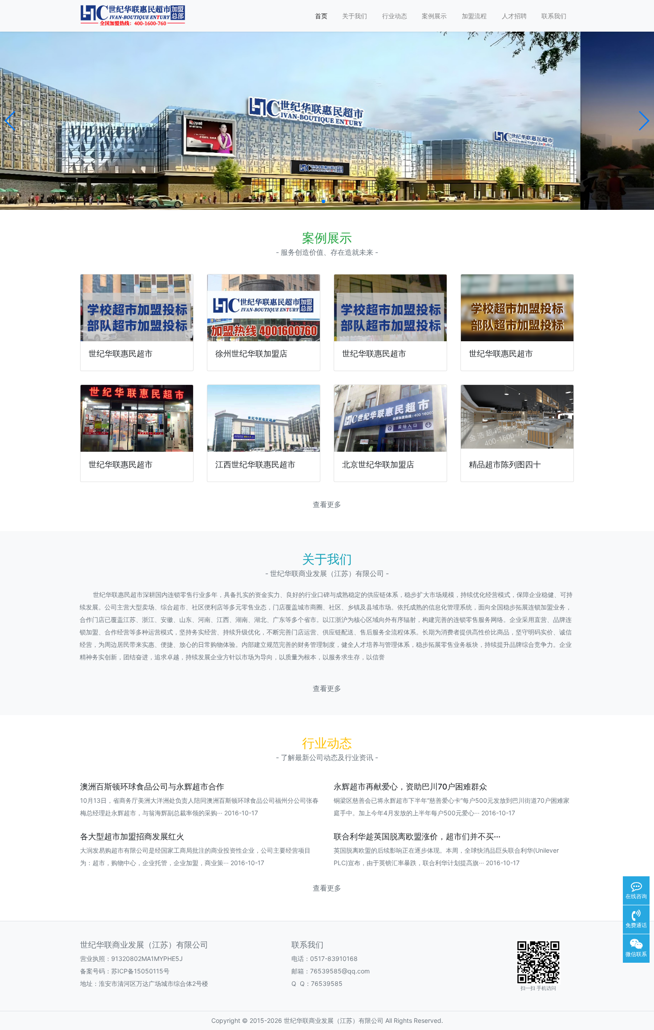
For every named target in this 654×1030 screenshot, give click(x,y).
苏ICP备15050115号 (140, 971)
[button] (10, 121)
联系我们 (553, 16)
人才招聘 (514, 16)
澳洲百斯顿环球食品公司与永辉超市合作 (152, 786)
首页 (321, 16)
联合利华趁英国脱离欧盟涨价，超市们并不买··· (417, 836)
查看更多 (327, 504)
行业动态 (394, 16)
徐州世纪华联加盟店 (251, 353)
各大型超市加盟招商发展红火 (132, 836)
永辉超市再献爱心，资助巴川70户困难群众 (410, 786)
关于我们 (354, 16)
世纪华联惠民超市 (121, 353)
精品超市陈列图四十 (505, 464)
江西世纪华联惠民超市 (255, 464)
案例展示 (434, 16)
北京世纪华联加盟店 (378, 464)
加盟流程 (474, 16)
